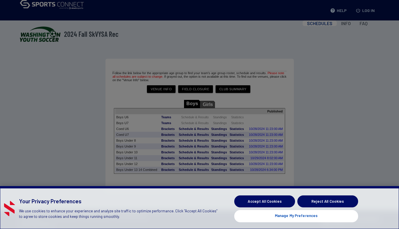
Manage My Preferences (296, 215)
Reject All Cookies (327, 201)
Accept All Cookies (264, 201)
